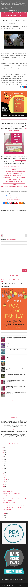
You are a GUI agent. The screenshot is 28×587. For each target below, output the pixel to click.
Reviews (20, 15)
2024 (3, 450)
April (4, 488)
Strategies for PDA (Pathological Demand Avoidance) (14, 175)
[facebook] (5, 585)
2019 (3, 459)
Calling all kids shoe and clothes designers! (11, 493)
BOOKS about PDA (21, 12)
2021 (3, 456)
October (5, 477)
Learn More (12, 10)
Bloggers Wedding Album (8, 491)
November (5, 475)
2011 (3, 515)
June (4, 484)
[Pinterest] (17, 203)
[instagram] (2, 585)
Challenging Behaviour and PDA (14, 179)
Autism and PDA (10, 15)
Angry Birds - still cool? (7, 500)
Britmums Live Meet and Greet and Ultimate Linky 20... (14, 505)
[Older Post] (26, 235)
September (5, 479)
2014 (3, 468)
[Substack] (6, 203)
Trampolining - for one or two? (9, 502)
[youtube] (7, 585)
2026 (3, 447)
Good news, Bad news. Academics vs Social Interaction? (14, 498)
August (4, 481)
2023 (3, 452)
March (4, 489)
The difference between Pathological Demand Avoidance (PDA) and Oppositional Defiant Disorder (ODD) (16, 345)
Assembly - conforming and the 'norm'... (11, 495)
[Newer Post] (2, 235)
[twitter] (10, 585)
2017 (3, 463)
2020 (3, 457)
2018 (3, 461)
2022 (3, 454)
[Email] (22, 203)
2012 (3, 472)
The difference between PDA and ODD (14, 173)
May (4, 486)
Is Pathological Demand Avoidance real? (14, 181)
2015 (3, 466)
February (5, 511)
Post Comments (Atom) (11, 239)
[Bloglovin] (24, 203)
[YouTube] (15, 203)
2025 (3, 449)
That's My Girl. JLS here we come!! (10, 504)
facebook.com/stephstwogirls (16, 195)
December (5, 473)
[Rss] (20, 203)
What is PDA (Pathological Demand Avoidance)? (14, 166)
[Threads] (13, 203)
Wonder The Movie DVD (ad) (12, 362)
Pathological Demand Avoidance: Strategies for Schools (14, 177)
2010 (3, 517)
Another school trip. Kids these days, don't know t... (13, 507)
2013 (3, 470)
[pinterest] (12, 585)
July (4, 482)
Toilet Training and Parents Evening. (10, 496)
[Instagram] (11, 203)
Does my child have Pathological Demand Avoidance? (14, 171)
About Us (10, 12)
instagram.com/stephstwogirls (16, 197)
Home (3, 12)
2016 (3, 465)
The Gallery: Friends (7, 509)
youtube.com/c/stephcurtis (16, 199)
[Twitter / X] (8, 203)
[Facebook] (4, 203)
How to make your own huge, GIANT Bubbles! (15, 374)
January (4, 513)
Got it (17, 10)
